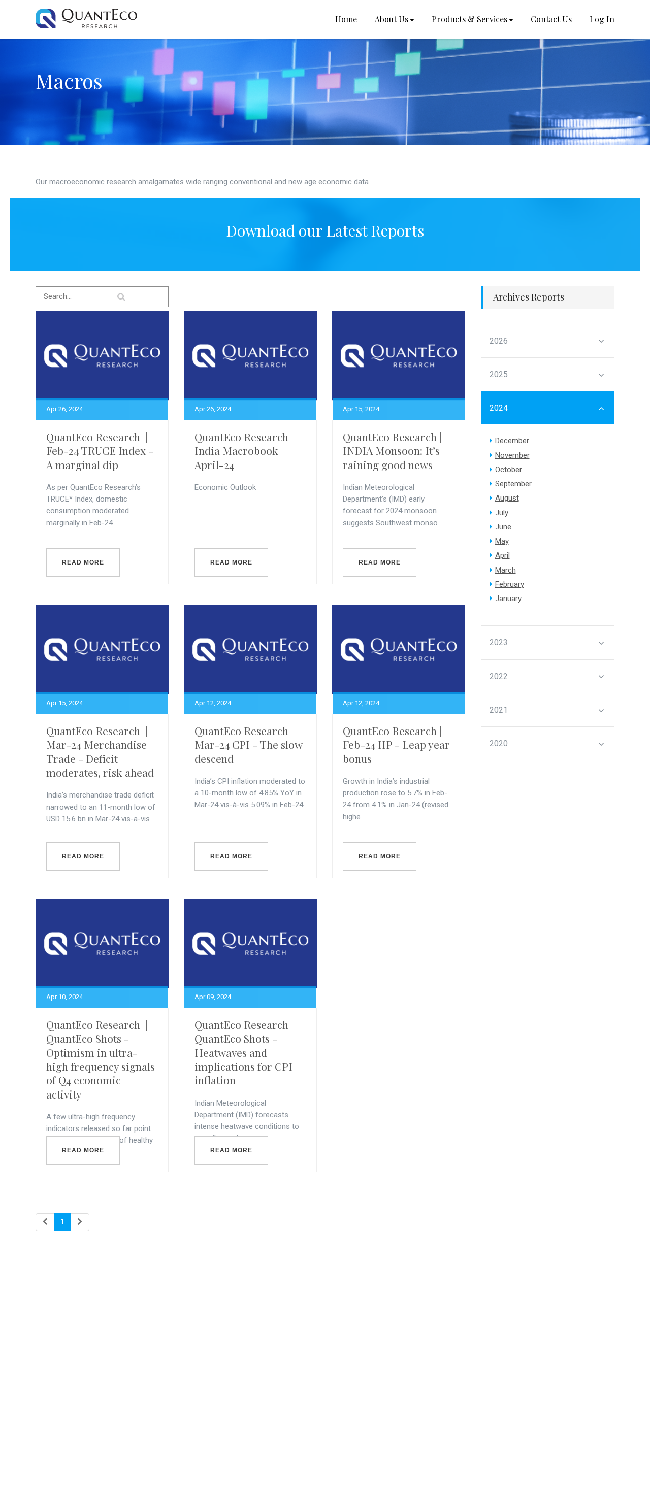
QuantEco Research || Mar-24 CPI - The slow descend (248, 744)
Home (346, 19)
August (507, 498)
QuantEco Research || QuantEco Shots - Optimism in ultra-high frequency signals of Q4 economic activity (100, 1059)
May (502, 541)
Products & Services (469, 19)
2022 (499, 676)
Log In (602, 19)
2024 (499, 408)
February (509, 584)
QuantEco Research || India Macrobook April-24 (245, 450)
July (501, 512)
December (512, 440)
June (503, 527)
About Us (391, 19)
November (512, 455)
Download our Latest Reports (325, 230)
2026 (499, 341)
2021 (499, 710)
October (508, 469)
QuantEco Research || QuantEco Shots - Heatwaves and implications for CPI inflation (245, 1052)
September (513, 483)
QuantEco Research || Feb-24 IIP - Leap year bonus (396, 744)
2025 (499, 374)
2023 (499, 642)
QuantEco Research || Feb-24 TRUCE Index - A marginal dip (99, 450)
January (508, 598)
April (502, 555)
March (505, 570)
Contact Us (551, 19)
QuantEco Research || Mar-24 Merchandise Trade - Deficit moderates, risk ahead (100, 751)
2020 (499, 743)
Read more (83, 562)
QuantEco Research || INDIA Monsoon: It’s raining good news (393, 450)
